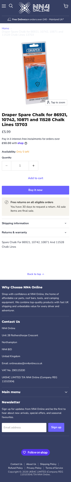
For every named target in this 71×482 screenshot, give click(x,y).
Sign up (56, 427)
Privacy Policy (34, 468)
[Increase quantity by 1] (33, 165)
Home (5, 28)
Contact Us (16, 464)
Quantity (6, 157)
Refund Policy (15, 468)
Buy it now (35, 190)
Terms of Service (54, 468)
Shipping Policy (48, 464)
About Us (31, 464)
